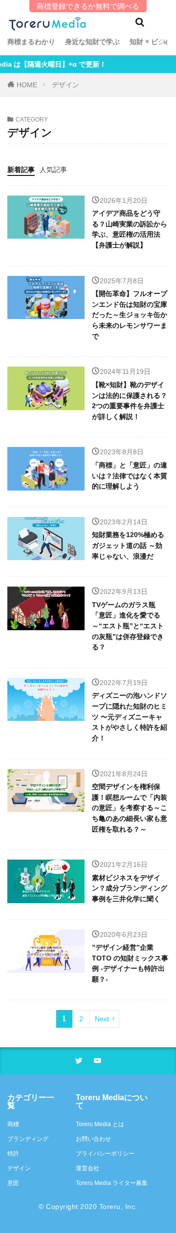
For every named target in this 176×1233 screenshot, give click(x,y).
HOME (27, 85)
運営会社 (87, 1168)
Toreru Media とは (100, 1124)
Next (102, 1019)
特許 (13, 1153)
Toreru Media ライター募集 (112, 1183)
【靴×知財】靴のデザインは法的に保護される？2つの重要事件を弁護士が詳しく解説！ (129, 400)
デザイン (65, 85)
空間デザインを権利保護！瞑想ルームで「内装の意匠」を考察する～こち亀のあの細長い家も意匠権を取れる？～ (129, 808)
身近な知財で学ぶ (92, 42)
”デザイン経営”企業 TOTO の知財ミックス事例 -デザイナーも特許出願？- (130, 963)
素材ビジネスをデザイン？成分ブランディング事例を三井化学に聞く (129, 888)
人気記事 (53, 169)
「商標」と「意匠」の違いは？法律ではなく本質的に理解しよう (129, 475)
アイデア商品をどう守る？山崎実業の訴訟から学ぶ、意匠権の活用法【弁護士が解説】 (129, 229)
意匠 (13, 1183)
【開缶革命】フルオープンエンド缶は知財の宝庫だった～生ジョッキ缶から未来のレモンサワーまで (129, 315)
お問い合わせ (93, 1138)
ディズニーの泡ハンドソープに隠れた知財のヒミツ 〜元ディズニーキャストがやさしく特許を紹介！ (129, 716)
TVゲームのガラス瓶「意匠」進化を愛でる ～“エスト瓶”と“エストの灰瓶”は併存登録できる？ (128, 626)
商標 (13, 1124)
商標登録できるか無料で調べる (88, 6)
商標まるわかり (31, 42)
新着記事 (21, 169)
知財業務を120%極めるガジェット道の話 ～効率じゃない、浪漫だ (128, 545)
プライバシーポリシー (105, 1153)
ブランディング (27, 1138)
